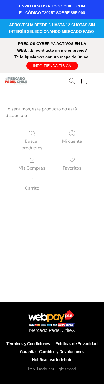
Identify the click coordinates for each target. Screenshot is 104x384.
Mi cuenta (72, 141)
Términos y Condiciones (28, 343)
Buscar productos (31, 144)
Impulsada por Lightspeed (52, 369)
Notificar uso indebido (52, 359)
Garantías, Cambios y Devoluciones (52, 351)
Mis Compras (32, 168)
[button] (52, 66)
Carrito (32, 188)
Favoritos (72, 168)
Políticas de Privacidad (76, 343)
